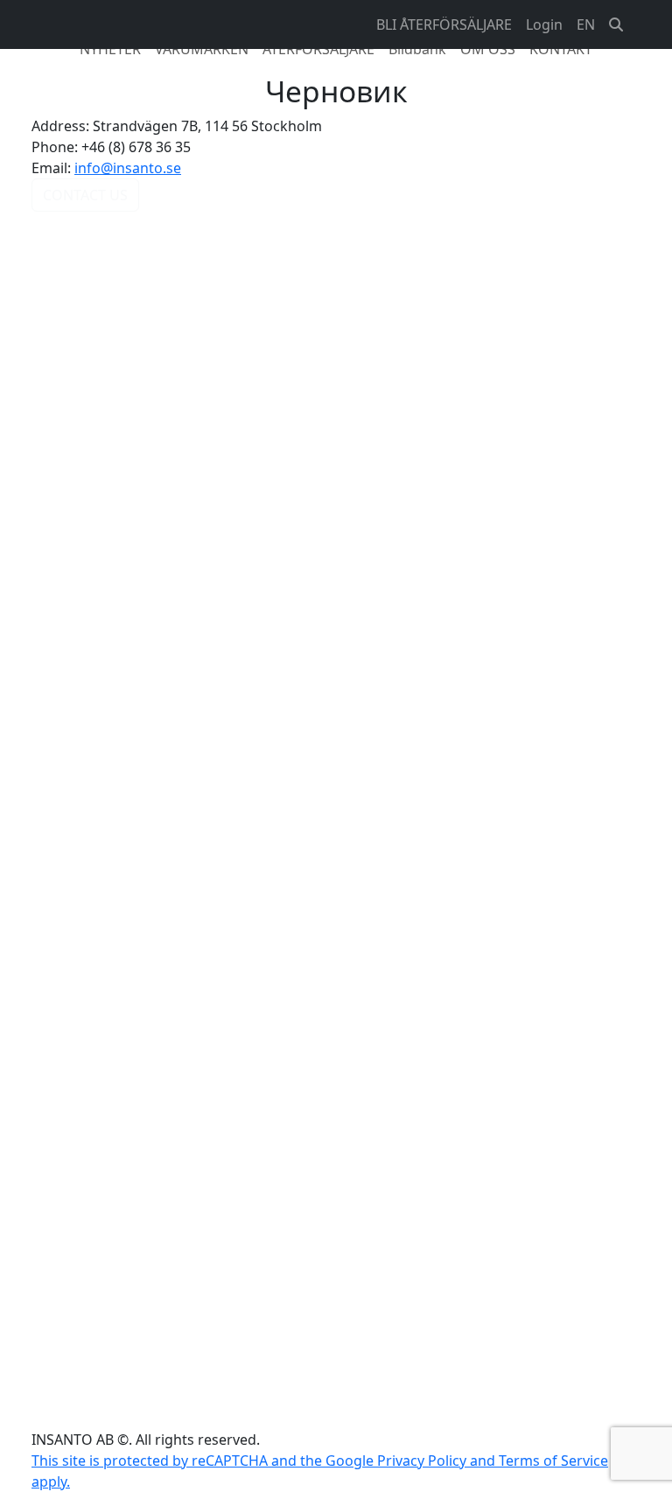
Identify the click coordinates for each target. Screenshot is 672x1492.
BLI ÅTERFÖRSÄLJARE (444, 24)
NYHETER (110, 49)
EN (586, 24)
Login (544, 24)
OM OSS (487, 49)
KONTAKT (560, 49)
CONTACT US (85, 195)
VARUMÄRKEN (201, 49)
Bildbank (417, 49)
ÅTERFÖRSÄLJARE (318, 49)
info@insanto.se (127, 168)
